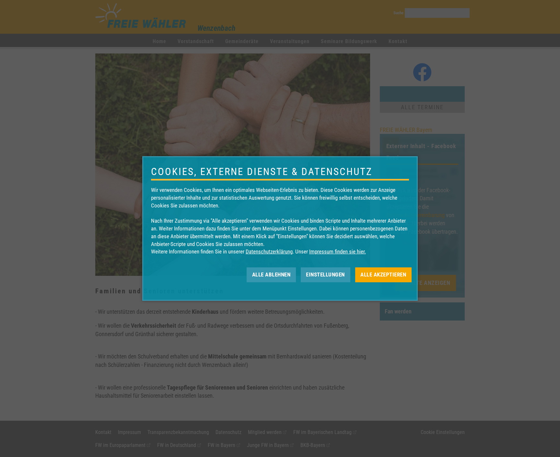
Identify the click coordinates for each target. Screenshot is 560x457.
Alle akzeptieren (383, 274)
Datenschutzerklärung (269, 251)
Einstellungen (325, 274)
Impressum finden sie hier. (337, 251)
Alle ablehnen (271, 274)
